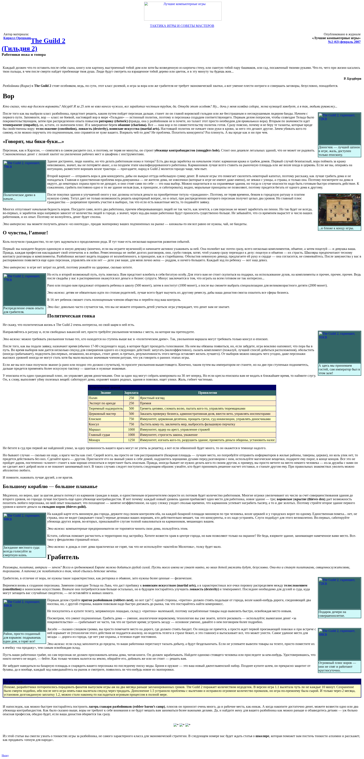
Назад (5, 755)
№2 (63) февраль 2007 (344, 42)
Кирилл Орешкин (17, 38)
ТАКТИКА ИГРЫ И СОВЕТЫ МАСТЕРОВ (182, 26)
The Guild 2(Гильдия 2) (33, 44)
